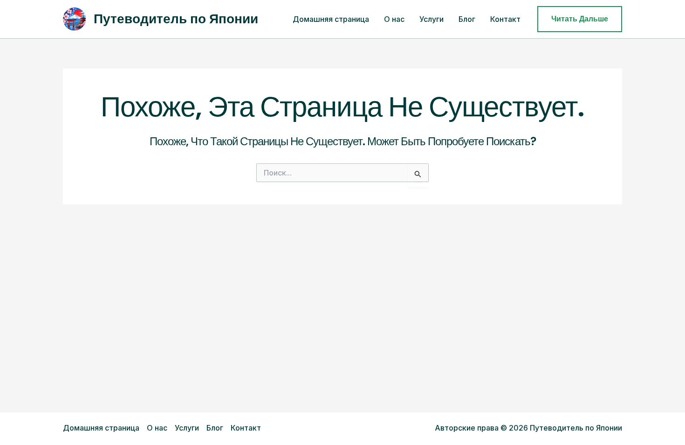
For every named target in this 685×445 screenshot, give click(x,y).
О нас (394, 19)
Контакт (505, 19)
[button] (579, 19)
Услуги (431, 19)
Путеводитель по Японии (176, 18)
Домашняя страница (331, 19)
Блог (467, 19)
